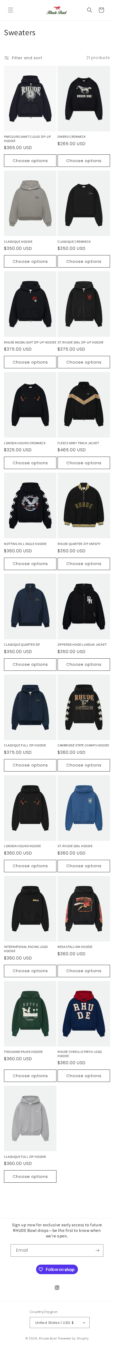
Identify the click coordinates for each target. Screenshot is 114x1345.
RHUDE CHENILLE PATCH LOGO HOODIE (80, 1054)
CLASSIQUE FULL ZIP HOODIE (25, 745)
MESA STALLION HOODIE (75, 947)
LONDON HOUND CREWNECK (25, 443)
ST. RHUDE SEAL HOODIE (75, 846)
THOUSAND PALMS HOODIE (23, 1052)
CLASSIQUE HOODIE (18, 242)
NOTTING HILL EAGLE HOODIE (25, 544)
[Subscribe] (97, 1250)
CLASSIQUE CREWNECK (74, 242)
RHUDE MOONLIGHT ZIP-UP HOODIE (30, 342)
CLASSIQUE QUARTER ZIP (22, 644)
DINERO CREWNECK (72, 137)
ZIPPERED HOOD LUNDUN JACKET (82, 644)
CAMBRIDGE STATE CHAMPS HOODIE (83, 745)
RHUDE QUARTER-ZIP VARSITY (79, 544)
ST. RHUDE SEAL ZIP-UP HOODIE (81, 342)
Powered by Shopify (73, 1338)
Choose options (30, 160)
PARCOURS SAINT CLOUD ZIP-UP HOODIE (27, 139)
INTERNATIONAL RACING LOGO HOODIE (26, 949)
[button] (10, 10)
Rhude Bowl (48, 1338)
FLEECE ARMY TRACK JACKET (78, 443)
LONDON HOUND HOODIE (22, 846)
